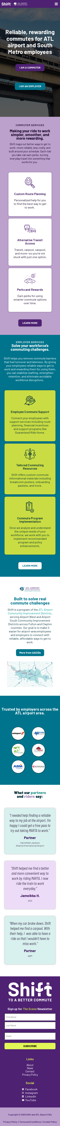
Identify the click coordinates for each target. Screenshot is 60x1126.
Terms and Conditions (30, 1121)
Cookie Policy (50, 1121)
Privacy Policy (10, 1121)
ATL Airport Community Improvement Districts (30, 611)
